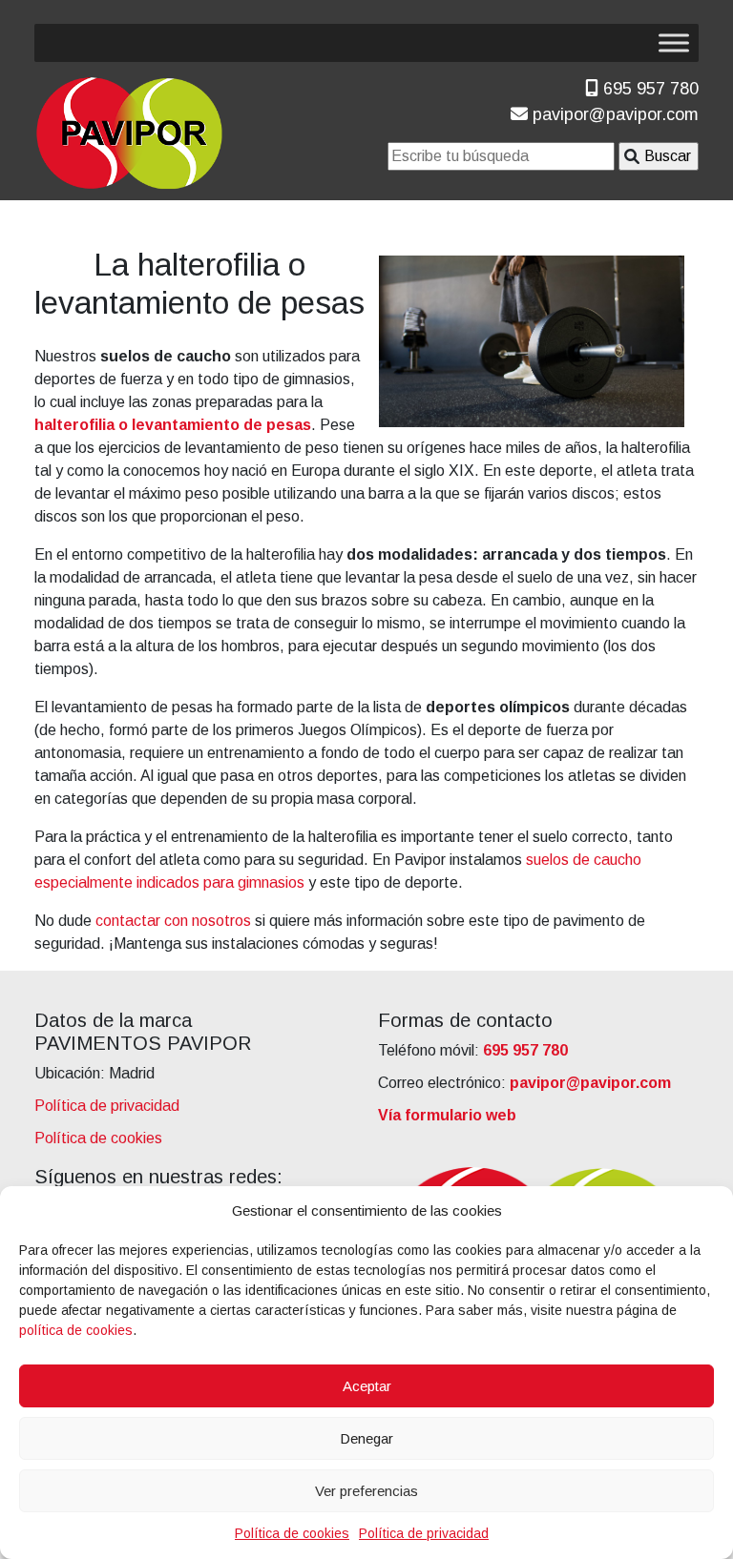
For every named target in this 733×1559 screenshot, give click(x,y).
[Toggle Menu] (674, 42)
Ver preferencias (366, 1491)
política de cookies (76, 1330)
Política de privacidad (424, 1533)
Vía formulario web (447, 1115)
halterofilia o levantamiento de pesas (172, 425)
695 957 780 (648, 88)
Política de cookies (292, 1533)
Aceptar (367, 1386)
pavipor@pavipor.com (613, 114)
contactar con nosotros (173, 921)
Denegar (366, 1438)
